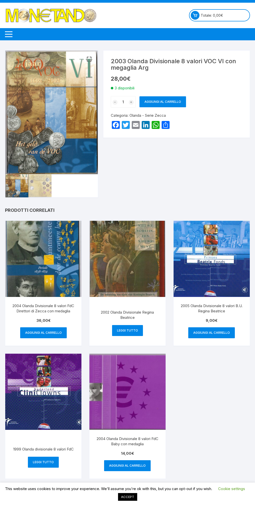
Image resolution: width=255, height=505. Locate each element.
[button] (89, 59)
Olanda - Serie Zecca (147, 115)
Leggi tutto (127, 330)
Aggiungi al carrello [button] (43, 333)
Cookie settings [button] (231, 488)
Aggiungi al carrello (162, 102)
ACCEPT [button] (127, 497)
